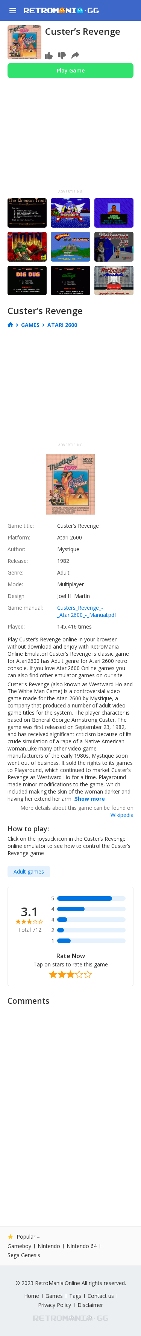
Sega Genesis (24, 1255)
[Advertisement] (70, 140)
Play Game (71, 70)
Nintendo (49, 1246)
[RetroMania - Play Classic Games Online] (61, 10)
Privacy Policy (54, 1305)
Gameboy (19, 1246)
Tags (75, 1296)
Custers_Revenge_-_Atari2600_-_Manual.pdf (86, 611)
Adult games (29, 871)
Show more (90, 798)
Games (30, 325)
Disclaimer (90, 1304)
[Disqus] (70, 1104)
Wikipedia (122, 814)
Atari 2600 (62, 324)
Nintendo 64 (82, 1246)
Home (31, 1296)
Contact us (101, 1296)
